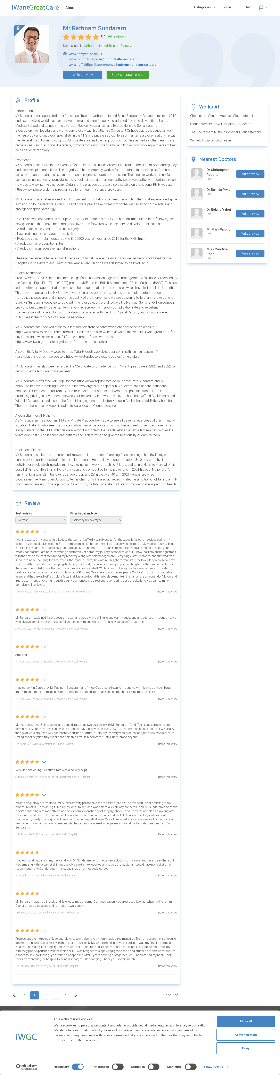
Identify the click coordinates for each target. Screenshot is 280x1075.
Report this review (167, 591)
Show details (213, 1067)
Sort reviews (23, 513)
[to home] (35, 9)
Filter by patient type (83, 513)
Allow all (246, 1021)
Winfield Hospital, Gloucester (210, 140)
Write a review (83, 75)
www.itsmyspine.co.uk (85, 54)
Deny (245, 1048)
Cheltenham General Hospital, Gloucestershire (223, 116)
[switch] (118, 1067)
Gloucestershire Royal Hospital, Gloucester (221, 124)
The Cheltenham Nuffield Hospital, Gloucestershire (226, 132)
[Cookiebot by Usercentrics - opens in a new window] (26, 1067)
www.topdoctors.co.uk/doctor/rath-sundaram (103, 59)
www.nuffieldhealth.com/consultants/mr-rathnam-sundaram (114, 65)
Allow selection (246, 1035)
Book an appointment (127, 75)
